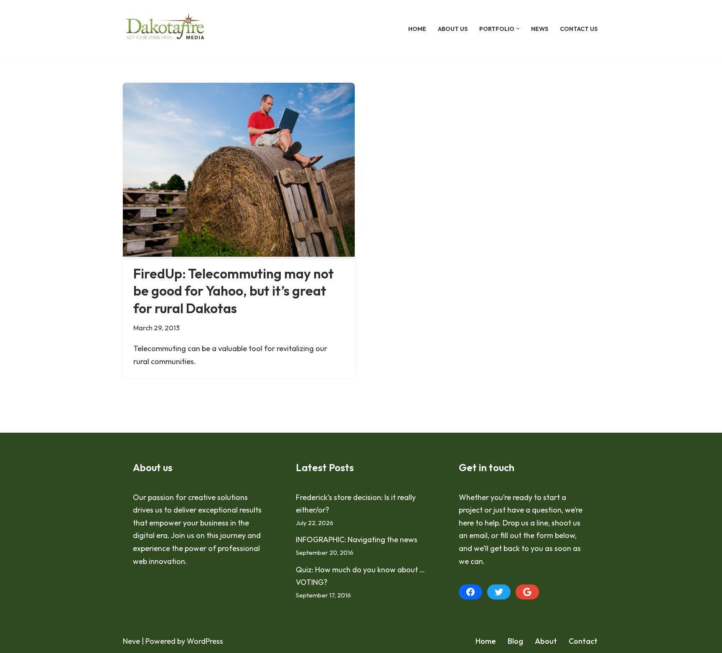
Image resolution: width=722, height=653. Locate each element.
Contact (583, 641)
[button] (517, 28)
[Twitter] (499, 591)
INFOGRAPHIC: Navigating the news (356, 539)
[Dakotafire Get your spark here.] (165, 29)
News (539, 29)
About (546, 641)
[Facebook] (470, 591)
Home (417, 29)
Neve (131, 641)
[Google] (527, 591)
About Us (453, 29)
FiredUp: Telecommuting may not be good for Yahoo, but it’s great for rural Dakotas (233, 290)
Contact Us (578, 29)
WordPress (205, 641)
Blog (515, 641)
